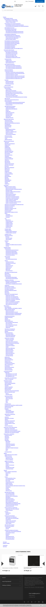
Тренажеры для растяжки (10, 420)
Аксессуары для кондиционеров (11, 429)
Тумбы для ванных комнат (11, 200)
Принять (41, 605)
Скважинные (8, 268)
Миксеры (6, 177)
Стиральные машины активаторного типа (14, 78)
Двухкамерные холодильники (11, 52)
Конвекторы (8, 111)
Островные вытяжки (10, 83)
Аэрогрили (7, 142)
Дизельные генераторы (10, 336)
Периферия (7, 440)
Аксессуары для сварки (9, 338)
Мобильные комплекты (10, 499)
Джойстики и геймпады (10, 445)
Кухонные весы (8, 148)
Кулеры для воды (8, 172)
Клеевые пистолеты (9, 317)
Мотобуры (7, 291)
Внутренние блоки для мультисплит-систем (14, 93)
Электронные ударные (10, 537)
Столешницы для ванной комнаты (12, 197)
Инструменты (6, 305)
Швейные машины (8, 139)
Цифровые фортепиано (10, 522)
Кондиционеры (8, 88)
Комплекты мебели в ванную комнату (13, 191)
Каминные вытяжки (10, 81)
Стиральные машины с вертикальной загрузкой (15, 75)
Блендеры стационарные (10, 143)
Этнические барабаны (10, 538)
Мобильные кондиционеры (11, 90)
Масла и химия (8, 274)
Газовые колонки (9, 104)
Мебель (5, 453)
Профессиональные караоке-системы (13, 503)
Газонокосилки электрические (11, 253)
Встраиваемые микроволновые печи (12, 42)
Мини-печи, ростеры (9, 152)
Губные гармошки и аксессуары (11, 507)
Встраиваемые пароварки (10, 47)
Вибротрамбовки (8, 358)
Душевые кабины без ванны (11, 231)
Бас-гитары (8, 480)
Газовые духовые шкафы (11, 22)
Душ (5, 218)
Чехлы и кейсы (8, 523)
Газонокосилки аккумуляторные (12, 249)
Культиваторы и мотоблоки (10, 287)
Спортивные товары (8, 380)
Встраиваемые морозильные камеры (12, 43)
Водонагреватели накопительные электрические (15, 102)
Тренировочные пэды (10, 536)
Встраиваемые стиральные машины (12, 40)
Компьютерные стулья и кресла (11, 454)
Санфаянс (7, 240)
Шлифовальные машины (10, 316)
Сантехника (6, 185)
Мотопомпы (7, 292)
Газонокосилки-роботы (10, 254)
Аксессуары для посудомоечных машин (12, 431)
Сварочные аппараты (10, 310)
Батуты (7, 393)
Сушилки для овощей (9, 158)
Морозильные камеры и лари (11, 56)
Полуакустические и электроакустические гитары (15, 485)
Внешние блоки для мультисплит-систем (14, 91)
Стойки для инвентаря (9, 422)
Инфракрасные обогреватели (11, 108)
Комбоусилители (9, 483)
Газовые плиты (9, 60)
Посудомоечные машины (10, 64)
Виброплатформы (8, 388)
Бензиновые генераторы (10, 335)
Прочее (7, 346)
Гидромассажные (9, 215)
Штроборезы (7, 365)
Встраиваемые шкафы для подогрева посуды (14, 48)
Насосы (6, 260)
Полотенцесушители (9, 235)
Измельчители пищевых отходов (11, 212)
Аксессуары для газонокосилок (12, 296)
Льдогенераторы (8, 149)
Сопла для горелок (9, 354)
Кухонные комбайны (9, 173)
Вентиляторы (7, 98)
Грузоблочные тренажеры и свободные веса (13, 405)
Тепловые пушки (9, 115)
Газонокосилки (8, 248)
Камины (7, 110)
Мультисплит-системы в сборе (12, 95)
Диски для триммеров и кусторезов (13, 301)
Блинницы (7, 166)
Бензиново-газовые (9, 333)
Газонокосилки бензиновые (11, 251)
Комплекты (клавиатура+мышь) (12, 447)
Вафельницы (7, 168)
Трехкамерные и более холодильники (13, 57)
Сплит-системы (9, 89)
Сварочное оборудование (10, 309)
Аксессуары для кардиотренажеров (12, 390)
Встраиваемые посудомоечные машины (13, 23)
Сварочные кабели (9, 349)
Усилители (8, 489)
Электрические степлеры (9, 330)
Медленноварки (8, 176)
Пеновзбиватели (8, 180)
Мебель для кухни (8, 455)
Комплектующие (9, 190)
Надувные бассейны (10, 412)
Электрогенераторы (9, 332)
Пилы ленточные (9, 323)
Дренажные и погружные (11, 263)
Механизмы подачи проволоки (12, 341)
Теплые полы (8, 116)
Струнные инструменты (9, 526)
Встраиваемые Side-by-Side (11, 30)
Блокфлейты (8, 512)
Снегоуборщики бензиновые (11, 277)
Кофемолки (7, 171)
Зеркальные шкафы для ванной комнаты (14, 189)
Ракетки (7, 399)
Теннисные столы (9, 397)
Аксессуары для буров (10, 295)
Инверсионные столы (9, 406)
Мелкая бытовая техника (9, 119)
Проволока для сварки (10, 345)
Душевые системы (9, 223)
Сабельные (8, 327)
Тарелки (7, 535)
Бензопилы (8, 257)
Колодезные (8, 264)
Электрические (8, 239)
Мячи (7, 401)
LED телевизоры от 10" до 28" (11, 373)
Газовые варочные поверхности (12, 38)
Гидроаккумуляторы (10, 261)
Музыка (5, 470)
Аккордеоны (8, 472)
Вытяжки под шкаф (9, 82)
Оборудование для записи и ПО (12, 502)
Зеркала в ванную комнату (11, 187)
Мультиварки (7, 153)
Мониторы (7, 436)
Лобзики (6, 318)
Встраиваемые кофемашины (10, 34)
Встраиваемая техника (8, 18)
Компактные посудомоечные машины (13, 65)
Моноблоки (7, 437)
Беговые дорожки (8, 381)
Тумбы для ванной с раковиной (12, 199)
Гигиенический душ (9, 221)
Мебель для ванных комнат (10, 186)
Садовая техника (7, 247)
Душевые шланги (9, 224)
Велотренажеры (8, 384)
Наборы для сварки (9, 344)
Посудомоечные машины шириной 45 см (14, 66)
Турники (6, 424)
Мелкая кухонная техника (9, 141)
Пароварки (7, 156)
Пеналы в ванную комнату (11, 194)
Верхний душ (8, 219)
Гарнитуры (8, 442)
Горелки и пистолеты (10, 339)
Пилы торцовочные (9, 326)
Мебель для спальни (9, 461)
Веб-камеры (8, 441)
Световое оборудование (9, 524)
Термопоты (7, 159)
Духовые (6, 511)
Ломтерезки (7, 175)
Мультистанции (8, 407)
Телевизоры (7, 372)
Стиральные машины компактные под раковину (15, 77)
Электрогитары (9, 490)
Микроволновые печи (9, 151)
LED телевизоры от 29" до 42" (11, 375)
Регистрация (30, 1)
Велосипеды (8, 415)
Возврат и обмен (6, 543)
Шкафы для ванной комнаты (11, 202)
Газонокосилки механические (11, 252)
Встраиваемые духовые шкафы (11, 19)
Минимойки (7, 273)
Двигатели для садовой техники (11, 272)
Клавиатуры (8, 446)
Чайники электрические (9, 163)
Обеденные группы (9, 458)
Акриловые (8, 214)
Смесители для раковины (10, 205)
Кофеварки (7, 146)
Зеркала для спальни (10, 462)
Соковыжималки (8, 157)
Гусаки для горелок (9, 340)
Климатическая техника (8, 86)
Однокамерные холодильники (11, 53)
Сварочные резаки (9, 351)
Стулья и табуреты (9, 459)
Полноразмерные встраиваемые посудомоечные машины (17, 26)
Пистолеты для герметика (10, 328)
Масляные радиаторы (10, 112)
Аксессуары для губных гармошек (12, 508)
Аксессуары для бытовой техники (10, 427)
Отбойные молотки (8, 362)
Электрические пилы (9, 321)
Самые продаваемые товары (23, 551)
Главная (4, 17)
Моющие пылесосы (9, 130)
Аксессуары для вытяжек (10, 428)
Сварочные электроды (10, 353)
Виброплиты (7, 357)
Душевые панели (9, 222)
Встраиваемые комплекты (10, 45)
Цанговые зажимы (9, 355)
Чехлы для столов (9, 398)
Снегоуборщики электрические (12, 278)
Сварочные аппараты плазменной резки (14, 313)
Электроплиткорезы (9, 369)
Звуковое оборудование (9, 492)
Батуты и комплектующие (10, 391)
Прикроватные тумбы (10, 467)
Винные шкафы (8, 85)
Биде (7, 242)
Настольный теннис (9, 396)
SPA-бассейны (8, 410)
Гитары (6, 476)
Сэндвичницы (7, 181)
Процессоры (8, 486)
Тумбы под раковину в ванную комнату (13, 201)
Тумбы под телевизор (9, 379)
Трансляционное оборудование (12, 504)
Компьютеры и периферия (9, 433)
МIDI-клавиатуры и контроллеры (12, 518)
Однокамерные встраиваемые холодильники (14, 32)
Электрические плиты (10, 62)
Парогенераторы (8, 125)
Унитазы (7, 245)
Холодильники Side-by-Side (11, 54)
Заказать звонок (40, 1)
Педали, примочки (9, 484)
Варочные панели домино (11, 39)
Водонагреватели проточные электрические (14, 103)
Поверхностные (9, 266)
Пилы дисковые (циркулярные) (12, 322)
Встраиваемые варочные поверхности (12, 35)
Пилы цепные (7, 256)
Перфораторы (7, 319)
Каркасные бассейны (10, 411)
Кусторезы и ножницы (9, 289)
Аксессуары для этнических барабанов (13, 531)
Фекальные (8, 269)
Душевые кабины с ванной (11, 232)
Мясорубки (7, 178)
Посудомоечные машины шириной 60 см (14, 68)
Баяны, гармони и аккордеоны (11, 471)
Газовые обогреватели (10, 107)
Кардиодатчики (8, 389)
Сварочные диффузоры (10, 348)
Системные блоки (8, 451)
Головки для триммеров (10, 300)
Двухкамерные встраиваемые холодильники (14, 31)
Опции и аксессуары (9, 425)
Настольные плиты (8, 154)
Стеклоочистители (8, 135)
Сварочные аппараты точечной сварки (13, 314)
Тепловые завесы (9, 113)
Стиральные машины (9, 70)
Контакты (5, 546)
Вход (27, 1)
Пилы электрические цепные (11, 259)
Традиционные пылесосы (11, 134)
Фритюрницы (7, 161)
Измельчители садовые (9, 286)
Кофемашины (7, 147)
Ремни (7, 475)
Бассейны (7, 408)
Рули (7, 450)
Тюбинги (6, 419)
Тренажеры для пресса (9, 418)
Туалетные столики (9, 468)
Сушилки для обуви (8, 137)
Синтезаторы (8, 519)
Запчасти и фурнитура (10, 494)
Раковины (8, 243)
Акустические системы (10, 493)
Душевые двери (8, 228)
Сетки (7, 402)
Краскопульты (7, 360)
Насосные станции (9, 265)
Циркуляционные (9, 270)
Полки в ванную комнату (10, 195)
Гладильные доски (8, 120)
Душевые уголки (8, 234)
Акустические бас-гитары (11, 478)
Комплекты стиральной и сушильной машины (15, 72)
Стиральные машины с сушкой (12, 74)
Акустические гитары (10, 479)
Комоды (7, 463)
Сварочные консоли (9, 350)
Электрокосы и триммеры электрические (14, 283)
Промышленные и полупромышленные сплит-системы (16, 96)
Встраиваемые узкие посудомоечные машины (15, 24)
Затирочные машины (9, 359)
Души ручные (8, 227)
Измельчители (7, 144)
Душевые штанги (9, 226)
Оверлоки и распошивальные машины (12, 122)
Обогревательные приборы (10, 106)
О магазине (5, 545)
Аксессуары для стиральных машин (12, 432)
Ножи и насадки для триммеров (12, 302)
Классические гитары (10, 481)
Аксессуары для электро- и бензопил (13, 299)
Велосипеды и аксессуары (10, 414)
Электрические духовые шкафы (12, 20)
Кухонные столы (9, 457)
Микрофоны (8, 497)
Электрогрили (7, 162)
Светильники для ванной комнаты (12, 196)
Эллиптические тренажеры (10, 383)
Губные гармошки (9, 510)
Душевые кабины (8, 230)
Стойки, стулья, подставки (11, 520)
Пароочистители (8, 126)
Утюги (6, 138)
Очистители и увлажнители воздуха (12, 99)
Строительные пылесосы (10, 363)
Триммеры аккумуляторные (11, 282)
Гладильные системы (9, 121)
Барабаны (8, 533)
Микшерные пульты (9, 498)
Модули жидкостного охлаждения (12, 343)
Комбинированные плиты (11, 61)
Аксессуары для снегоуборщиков (12, 297)
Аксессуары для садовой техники (11, 294)
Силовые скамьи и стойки (10, 423)
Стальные (8, 217)
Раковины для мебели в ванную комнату (14, 244)
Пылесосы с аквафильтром (11, 131)
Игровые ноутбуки (8, 435)
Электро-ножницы (8, 368)
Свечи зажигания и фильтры (11, 304)
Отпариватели (7, 124)
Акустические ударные (10, 532)
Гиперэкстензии (8, 403)
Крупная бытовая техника (9, 49)
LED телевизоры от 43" (10, 376)
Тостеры (6, 182)
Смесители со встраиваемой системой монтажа (14, 204)
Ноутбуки (6, 438)
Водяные (7, 236)
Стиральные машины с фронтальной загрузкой (15, 73)
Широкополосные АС (10, 506)
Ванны (6, 213)
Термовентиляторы (9, 117)
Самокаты (7, 417)
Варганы (7, 514)
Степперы (7, 385)
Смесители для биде (9, 209)
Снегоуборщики (8, 275)
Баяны (7, 474)
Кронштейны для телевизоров (11, 377)
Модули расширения (10, 501)
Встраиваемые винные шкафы (11, 44)
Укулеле (7, 488)
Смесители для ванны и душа (10, 208)
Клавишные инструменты (10, 515)
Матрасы (7, 466)
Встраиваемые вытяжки (9, 27)
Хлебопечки (7, 183)
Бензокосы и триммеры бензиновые (13, 281)
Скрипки (7, 528)
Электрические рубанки (9, 367)
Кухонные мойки (8, 210)
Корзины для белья (9, 192)
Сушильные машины (9, 69)
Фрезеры (6, 331)
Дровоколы (7, 285)
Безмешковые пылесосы (10, 129)
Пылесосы (7, 127)
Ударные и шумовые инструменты (11, 530)
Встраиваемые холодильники (10, 28)
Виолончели (8, 527)
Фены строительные (9, 364)
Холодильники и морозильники (11, 51)
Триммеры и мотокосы (9, 280)
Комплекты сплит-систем (11, 94)
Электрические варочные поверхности (13, 36)
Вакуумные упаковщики (9, 167)
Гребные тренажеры (9, 386)
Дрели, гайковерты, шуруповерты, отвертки (13, 308)
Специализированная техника (11, 290)
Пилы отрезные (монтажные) (11, 324)
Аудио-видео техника (8, 371)
